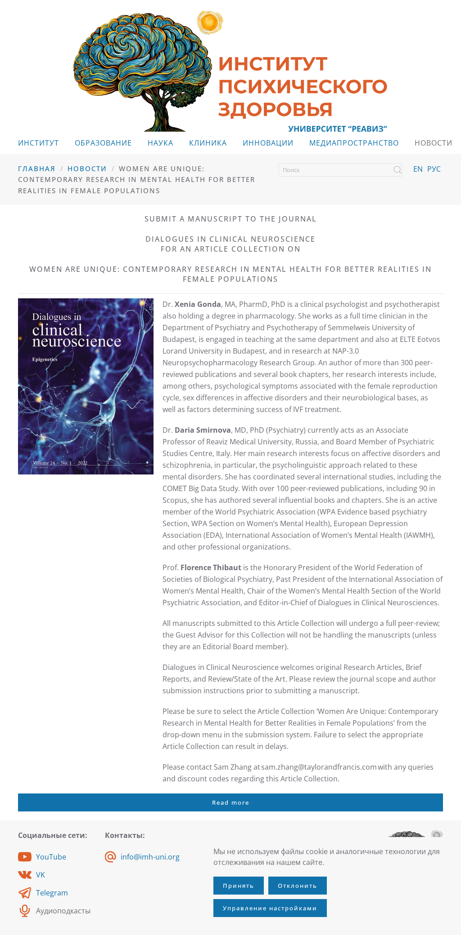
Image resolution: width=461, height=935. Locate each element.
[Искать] (397, 170)
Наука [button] (160, 143)
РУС (434, 169)
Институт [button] (38, 143)
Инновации (268, 143)
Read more (230, 802)
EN (418, 169)
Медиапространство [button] (354, 143)
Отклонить (297, 886)
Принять (238, 886)
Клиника (208, 143)
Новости (433, 143)
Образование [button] (103, 143)
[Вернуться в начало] (230, 70)
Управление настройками (270, 908)
